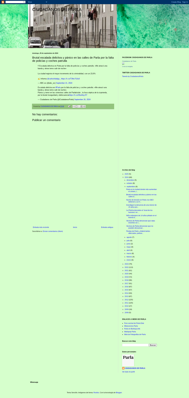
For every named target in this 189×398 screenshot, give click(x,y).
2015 (127, 290)
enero (129, 260)
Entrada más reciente (41, 227)
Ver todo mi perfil (128, 372)
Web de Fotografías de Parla (135, 334)
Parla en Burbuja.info (132, 329)
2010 (127, 306)
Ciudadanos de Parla (129, 61)
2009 (127, 309)
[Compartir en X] (79, 106)
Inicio (75, 227)
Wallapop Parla (130, 332)
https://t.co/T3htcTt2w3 (70, 79)
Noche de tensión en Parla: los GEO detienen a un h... (139, 201)
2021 (127, 270)
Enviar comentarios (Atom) (53, 231)
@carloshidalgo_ (53, 79)
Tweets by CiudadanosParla (132, 76)
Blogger (119, 393)
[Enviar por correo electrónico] (73, 106)
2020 (127, 274)
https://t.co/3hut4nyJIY (78, 95)
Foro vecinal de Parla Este (134, 323)
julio (128, 241)
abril (128, 250)
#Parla (58, 87)
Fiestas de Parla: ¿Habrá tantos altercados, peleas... (138, 232)
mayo (129, 247)
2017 (127, 283)
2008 (127, 313)
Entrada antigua (107, 227)
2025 (127, 174)
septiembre (131, 187)
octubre (130, 183)
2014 (127, 293)
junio (129, 244)
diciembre (130, 180)
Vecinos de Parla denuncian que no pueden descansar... (139, 227)
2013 (127, 296)
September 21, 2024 (64, 83)
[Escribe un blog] (76, 106)
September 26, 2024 (82, 99)
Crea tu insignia (127, 66)
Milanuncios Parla (131, 326)
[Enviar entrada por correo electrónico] (69, 106)
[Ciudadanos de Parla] (123, 64)
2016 (127, 287)
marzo (129, 253)
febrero (129, 257)
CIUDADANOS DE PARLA (56, 9)
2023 (127, 264)
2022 (127, 267)
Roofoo (96, 393)
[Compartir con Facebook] (81, 106)
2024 (127, 177)
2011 (127, 303)
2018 (127, 280)
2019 (127, 277)
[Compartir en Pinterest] (84, 106)
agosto (129, 237)
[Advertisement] (73, 203)
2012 (127, 300)
